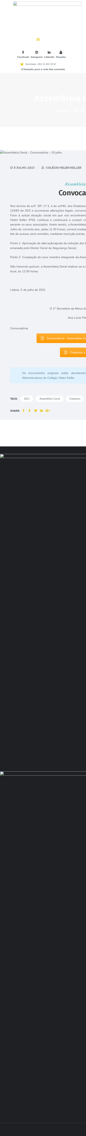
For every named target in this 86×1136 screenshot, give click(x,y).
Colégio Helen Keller (63, 168)
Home (62, 110)
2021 (27, 398)
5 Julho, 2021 (24, 168)
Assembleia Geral (49, 398)
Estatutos (75, 398)
